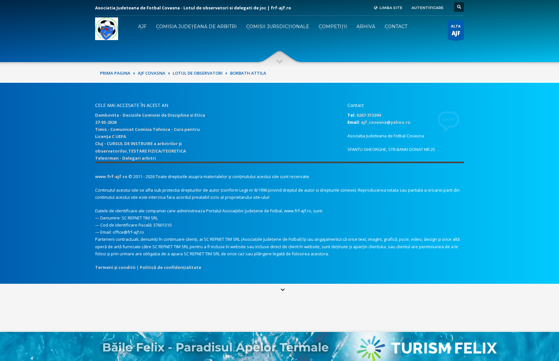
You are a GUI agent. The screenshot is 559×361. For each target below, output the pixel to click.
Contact (396, 26)
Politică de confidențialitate (170, 267)
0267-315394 (368, 115)
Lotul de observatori (198, 73)
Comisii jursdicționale (277, 26)
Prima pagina (115, 73)
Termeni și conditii (115, 267)
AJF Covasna (151, 73)
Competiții (333, 26)
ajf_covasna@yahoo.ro (386, 122)
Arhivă (365, 26)
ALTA (456, 30)
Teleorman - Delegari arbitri (125, 158)
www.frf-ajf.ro (111, 176)
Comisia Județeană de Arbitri (196, 26)
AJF (142, 26)
